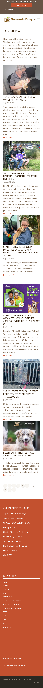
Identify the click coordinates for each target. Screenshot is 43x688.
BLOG (5, 623)
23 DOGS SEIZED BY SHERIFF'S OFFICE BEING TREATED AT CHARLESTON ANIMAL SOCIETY (20, 394)
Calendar (9, 9)
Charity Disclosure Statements (16, 532)
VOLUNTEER (7, 627)
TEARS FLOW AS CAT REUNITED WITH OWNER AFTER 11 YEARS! (20, 98)
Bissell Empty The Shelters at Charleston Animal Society (19, 454)
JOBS (5, 619)
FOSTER (5, 616)
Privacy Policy (9, 527)
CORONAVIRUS (8, 597)
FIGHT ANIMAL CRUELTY (11, 604)
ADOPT (5, 586)
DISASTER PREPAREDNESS (12, 601)
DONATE (6, 589)
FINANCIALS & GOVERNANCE (12, 608)
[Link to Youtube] (38, 682)
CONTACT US (7, 593)
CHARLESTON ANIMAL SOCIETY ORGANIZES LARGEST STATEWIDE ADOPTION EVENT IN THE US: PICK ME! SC (21, 319)
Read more (7, 137)
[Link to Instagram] (34, 682)
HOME (5, 582)
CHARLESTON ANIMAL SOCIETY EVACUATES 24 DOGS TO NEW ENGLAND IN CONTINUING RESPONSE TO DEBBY (20, 251)
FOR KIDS (6, 612)
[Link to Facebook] (31, 682)
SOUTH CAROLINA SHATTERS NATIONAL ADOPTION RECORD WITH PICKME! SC (20, 176)
